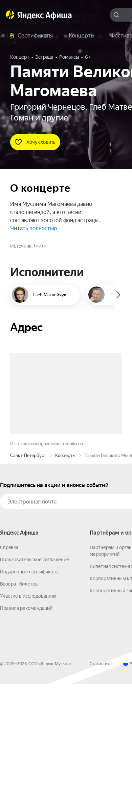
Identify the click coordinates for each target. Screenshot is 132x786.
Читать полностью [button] (33, 228)
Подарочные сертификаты (29, 674)
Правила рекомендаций (26, 710)
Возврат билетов (19, 686)
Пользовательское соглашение (34, 662)
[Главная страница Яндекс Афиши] (10, 14)
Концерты (65, 557)
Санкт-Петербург (28, 557)
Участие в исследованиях (28, 698)
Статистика (100, 766)
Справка (9, 649)
